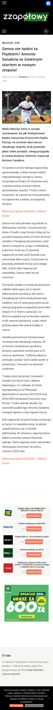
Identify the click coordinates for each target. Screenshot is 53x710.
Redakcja (23, 76)
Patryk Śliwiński (34, 669)
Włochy (7, 42)
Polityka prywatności (34, 705)
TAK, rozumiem (16, 705)
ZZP (17, 42)
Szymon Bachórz (11, 673)
